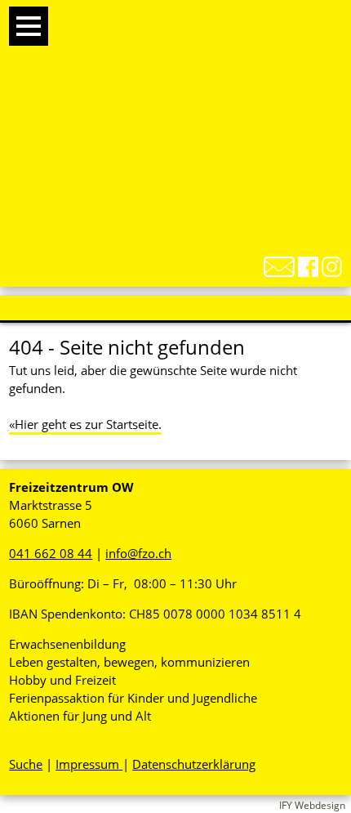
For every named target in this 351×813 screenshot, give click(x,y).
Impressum (89, 764)
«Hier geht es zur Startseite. (85, 424)
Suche (25, 764)
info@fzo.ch (138, 553)
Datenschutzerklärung (193, 764)
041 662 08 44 (50, 553)
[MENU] (28, 26)
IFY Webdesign (312, 805)
